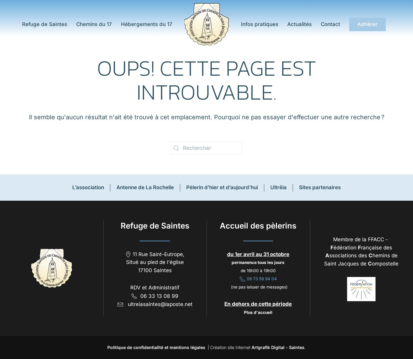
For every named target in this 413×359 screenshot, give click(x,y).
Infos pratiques (259, 24)
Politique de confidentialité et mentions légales (156, 347)
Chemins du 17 (94, 24)
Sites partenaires (320, 187)
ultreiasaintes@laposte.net (160, 304)
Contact (330, 24)
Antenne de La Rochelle (145, 187)
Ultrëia (278, 187)
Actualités (299, 24)
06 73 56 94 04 (261, 278)
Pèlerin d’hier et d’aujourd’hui (222, 187)
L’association (88, 187)
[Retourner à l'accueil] (206, 24)
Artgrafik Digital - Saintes (278, 347)
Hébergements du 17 (146, 24)
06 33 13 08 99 (159, 296)
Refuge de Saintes (44, 24)
